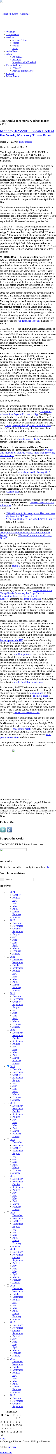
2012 (12, 1322)
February (16, 914)
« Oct (2, 1438)
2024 (12, 892)
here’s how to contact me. (27, 712)
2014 (12, 1249)
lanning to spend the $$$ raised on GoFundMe (28, 425)
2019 (12, 1066)
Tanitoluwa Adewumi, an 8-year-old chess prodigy (25, 413)
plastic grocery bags (29, 439)
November (17, 925)
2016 (12, 1176)
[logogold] (15, 14)
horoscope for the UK (11, 640)
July (14, 900)
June (14, 903)
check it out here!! (22, 729)
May (14, 906)
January (16, 917)
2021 (12, 993)
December (17, 923)
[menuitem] (31, 31)
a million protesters (23, 654)
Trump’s (16, 565)
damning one (36, 693)
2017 (12, 1139)
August (16, 897)
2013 (12, 1285)
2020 (12, 1030)
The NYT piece (40, 695)
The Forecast (25, 141)
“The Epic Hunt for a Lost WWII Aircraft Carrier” (31, 519)
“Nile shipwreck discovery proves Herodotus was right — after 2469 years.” (30, 514)
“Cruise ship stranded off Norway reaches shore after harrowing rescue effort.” (27, 453)
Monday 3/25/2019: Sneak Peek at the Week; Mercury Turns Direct (27, 133)
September (17, 931)
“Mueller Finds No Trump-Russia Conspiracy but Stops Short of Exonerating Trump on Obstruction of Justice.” (26, 594)
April (15, 908)
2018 (12, 1103)
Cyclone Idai (12, 491)
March (15, 911)
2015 (12, 1212)
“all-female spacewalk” (29, 320)
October (16, 895)
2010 (12, 1395)
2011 (12, 1358)
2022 (12, 956)
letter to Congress (32, 598)
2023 (12, 920)
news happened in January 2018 (34, 472)
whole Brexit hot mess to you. (28, 682)
